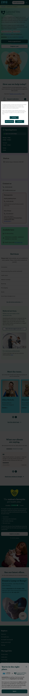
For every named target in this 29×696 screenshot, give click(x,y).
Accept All (20, 121)
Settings (14, 117)
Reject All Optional (9, 121)
